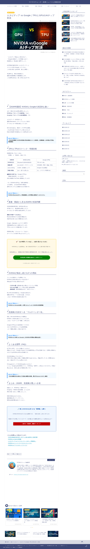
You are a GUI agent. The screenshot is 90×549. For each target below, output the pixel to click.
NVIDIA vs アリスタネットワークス (17, 445)
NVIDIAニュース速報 (12, 6)
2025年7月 (66, 148)
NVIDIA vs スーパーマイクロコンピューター (20, 443)
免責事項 (42, 545)
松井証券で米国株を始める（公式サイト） (31, 257)
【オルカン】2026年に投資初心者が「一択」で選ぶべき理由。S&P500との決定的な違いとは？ (74, 75)
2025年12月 (67, 130)
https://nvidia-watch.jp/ (21, 474)
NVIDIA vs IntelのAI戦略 (14, 439)
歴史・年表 (78, 6)
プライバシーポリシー (33, 545)
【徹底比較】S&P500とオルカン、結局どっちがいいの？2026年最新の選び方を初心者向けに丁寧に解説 (74, 68)
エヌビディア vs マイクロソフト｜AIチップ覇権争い (22, 441)
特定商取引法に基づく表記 (52, 545)
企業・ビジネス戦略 (52, 6)
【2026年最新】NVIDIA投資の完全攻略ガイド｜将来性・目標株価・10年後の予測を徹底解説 (31, 141)
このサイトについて (10, 545)
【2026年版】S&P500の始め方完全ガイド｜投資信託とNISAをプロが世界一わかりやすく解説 (74, 82)
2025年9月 (66, 141)
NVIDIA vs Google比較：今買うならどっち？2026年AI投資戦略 (25, 305)
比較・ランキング (65, 6)
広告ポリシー (63, 545)
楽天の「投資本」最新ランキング (32, 423)
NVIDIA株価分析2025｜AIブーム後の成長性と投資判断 (23, 437)
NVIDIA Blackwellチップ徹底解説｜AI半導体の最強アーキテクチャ (26, 195)
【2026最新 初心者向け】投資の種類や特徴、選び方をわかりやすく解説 (27, 376)
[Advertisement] (31, 92)
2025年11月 (67, 134)
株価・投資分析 (38, 6)
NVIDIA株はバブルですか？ (15, 356)
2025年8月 (66, 145)
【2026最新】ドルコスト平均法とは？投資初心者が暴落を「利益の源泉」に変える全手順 (74, 61)
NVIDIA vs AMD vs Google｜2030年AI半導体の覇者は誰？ (24, 337)
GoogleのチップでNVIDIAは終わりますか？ (20, 364)
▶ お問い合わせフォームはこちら (70, 164)
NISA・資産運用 (68, 95)
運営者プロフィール (21, 545)
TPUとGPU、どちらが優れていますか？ (19, 348)
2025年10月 (67, 138)
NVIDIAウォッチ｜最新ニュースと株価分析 (45, 2)
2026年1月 (66, 127)
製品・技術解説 (25, 6)
